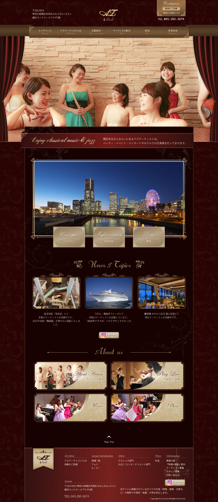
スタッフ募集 (173, 471)
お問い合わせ (173, 475)
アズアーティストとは (75, 460)
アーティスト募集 (175, 467)
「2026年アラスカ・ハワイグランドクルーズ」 (109, 320)
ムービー (95, 467)
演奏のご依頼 (71, 464)
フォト (94, 464)
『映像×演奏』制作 (175, 464)
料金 (157, 460)
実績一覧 (95, 460)
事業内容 (170, 460)
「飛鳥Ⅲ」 (50, 320)
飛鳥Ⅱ (106, 313)
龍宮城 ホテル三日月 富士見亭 (159, 313)
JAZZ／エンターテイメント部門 (134, 464)
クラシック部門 (126, 460)
